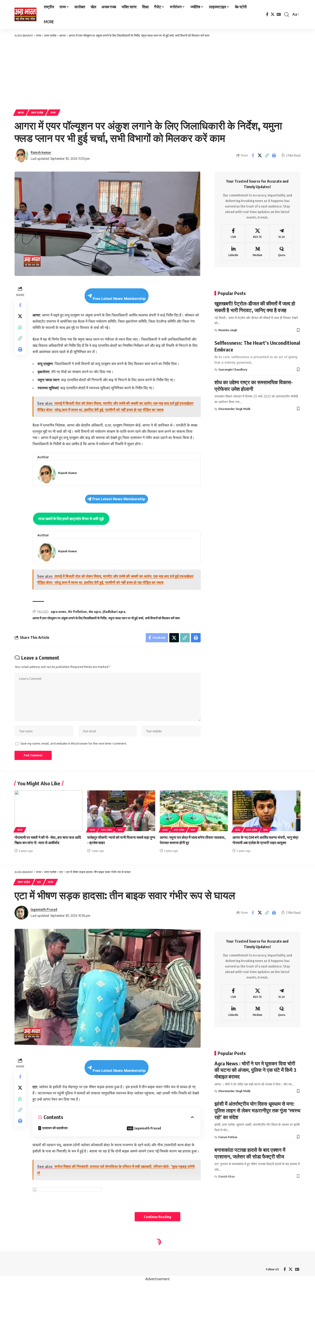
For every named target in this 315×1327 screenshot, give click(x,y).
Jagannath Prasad (44, 909)
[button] (286, 14)
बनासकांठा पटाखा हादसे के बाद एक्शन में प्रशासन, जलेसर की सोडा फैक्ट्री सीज (249, 1153)
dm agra (95, 612)
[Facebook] (267, 14)
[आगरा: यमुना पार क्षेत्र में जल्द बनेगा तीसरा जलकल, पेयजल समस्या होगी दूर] (194, 810)
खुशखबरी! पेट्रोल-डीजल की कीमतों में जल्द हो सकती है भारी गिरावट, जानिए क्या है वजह (254, 306)
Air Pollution (77, 612)
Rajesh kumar (41, 152)
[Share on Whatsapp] (20, 327)
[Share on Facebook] (253, 155)
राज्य (53, 112)
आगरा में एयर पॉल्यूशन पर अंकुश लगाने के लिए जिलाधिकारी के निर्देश (70, 618)
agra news (58, 612)
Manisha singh (227, 330)
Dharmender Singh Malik (234, 409)
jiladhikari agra (114, 612)
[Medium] (257, 252)
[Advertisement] (157, 72)
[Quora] (282, 252)
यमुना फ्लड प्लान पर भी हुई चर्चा (125, 618)
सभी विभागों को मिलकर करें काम (162, 618)
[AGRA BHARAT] (25, 14)
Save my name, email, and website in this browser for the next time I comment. (73, 743)
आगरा (21, 112)
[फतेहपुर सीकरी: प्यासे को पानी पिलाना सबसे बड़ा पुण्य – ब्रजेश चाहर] (121, 810)
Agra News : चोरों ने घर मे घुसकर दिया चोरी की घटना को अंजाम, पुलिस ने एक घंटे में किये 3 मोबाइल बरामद (255, 1070)
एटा (39, 882)
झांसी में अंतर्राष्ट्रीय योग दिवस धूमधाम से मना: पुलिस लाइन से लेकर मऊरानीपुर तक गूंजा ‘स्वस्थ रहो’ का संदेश (257, 1110)
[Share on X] (260, 155)
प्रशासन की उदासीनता (55, 1128)
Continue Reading (157, 1217)
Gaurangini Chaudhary (232, 369)
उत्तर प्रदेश (37, 112)
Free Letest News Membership (119, 298)
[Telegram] (282, 234)
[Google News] (279, 14)
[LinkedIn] (233, 252)
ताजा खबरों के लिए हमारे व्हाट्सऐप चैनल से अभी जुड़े (71, 518)
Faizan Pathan (227, 1137)
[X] (273, 14)
